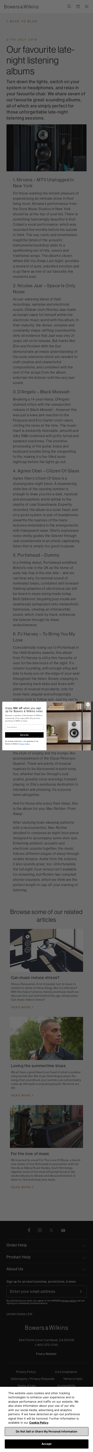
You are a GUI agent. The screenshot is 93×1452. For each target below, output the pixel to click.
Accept (47, 1444)
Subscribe (24, 735)
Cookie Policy (38, 1422)
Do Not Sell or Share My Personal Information (46, 1431)
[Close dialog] (88, 704)
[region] (46, 1419)
